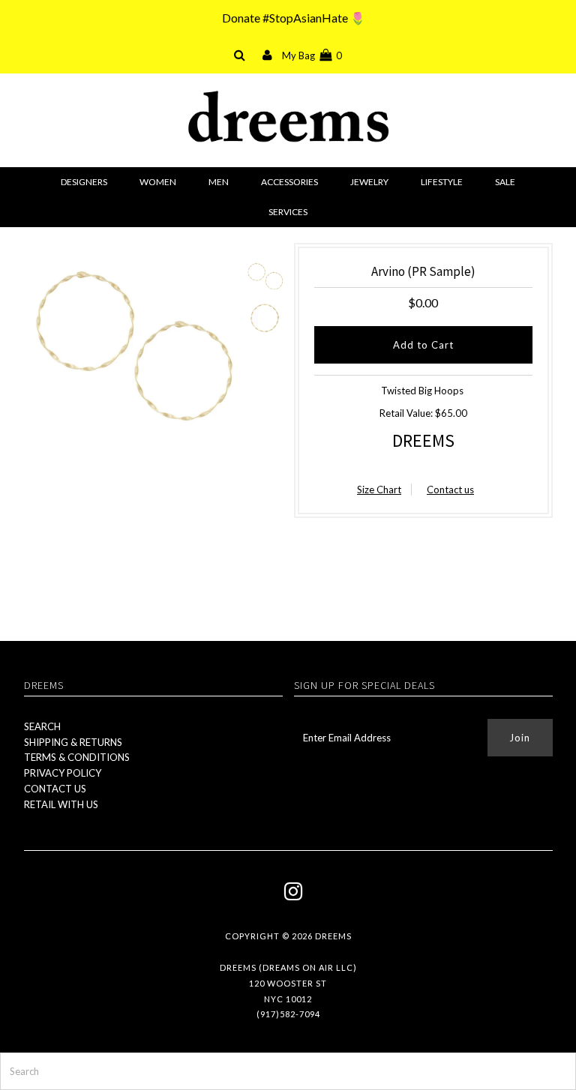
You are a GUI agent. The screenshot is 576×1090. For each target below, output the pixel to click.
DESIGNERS (84, 181)
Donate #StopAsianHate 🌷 (293, 17)
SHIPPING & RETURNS (73, 742)
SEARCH (42, 726)
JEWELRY (369, 181)
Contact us (450, 490)
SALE (505, 181)
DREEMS (423, 440)
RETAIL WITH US (61, 804)
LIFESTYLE (442, 181)
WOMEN (158, 181)
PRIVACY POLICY (62, 773)
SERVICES (288, 211)
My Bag (312, 55)
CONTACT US (55, 789)
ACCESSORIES (289, 181)
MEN (218, 181)
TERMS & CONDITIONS (77, 757)
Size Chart (379, 490)
